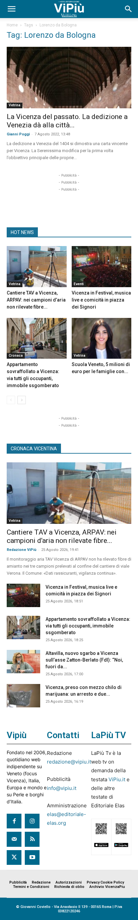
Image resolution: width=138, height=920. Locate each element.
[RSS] (32, 839)
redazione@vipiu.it (69, 762)
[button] (11, 9)
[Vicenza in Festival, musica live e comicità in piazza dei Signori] (102, 266)
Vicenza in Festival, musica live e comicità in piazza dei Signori (101, 300)
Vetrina (14, 105)
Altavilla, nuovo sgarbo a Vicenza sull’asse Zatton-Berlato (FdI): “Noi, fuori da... (84, 660)
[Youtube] (32, 857)
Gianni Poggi (18, 134)
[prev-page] (11, 400)
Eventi (79, 284)
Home (12, 25)
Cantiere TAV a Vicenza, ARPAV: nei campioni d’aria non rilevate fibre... (36, 300)
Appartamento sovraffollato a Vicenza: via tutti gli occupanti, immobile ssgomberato (88, 625)
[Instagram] (32, 821)
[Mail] (14, 839)
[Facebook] (14, 821)
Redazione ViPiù (22, 550)
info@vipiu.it (61, 788)
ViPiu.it (117, 779)
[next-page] (21, 400)
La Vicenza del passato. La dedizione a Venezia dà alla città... (67, 121)
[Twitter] (14, 857)
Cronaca (16, 355)
